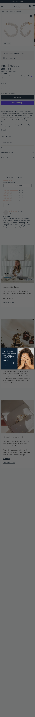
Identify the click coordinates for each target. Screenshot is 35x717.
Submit (9, 363)
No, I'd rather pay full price (9, 365)
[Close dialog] (33, 348)
